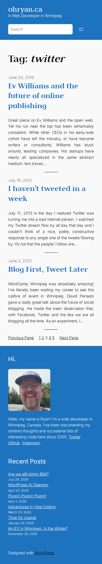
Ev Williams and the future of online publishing (43, 95)
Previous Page (21, 337)
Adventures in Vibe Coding (32, 506)
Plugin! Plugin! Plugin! (27, 496)
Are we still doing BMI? (28, 474)
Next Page (69, 337)
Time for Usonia (22, 517)
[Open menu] (81, 29)
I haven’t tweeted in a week (47, 193)
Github (14, 442)
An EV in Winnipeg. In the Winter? (38, 528)
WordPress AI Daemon (28, 484)
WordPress (44, 552)
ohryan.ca (25, 9)
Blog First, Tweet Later (48, 269)
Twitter (74, 437)
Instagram (31, 442)
